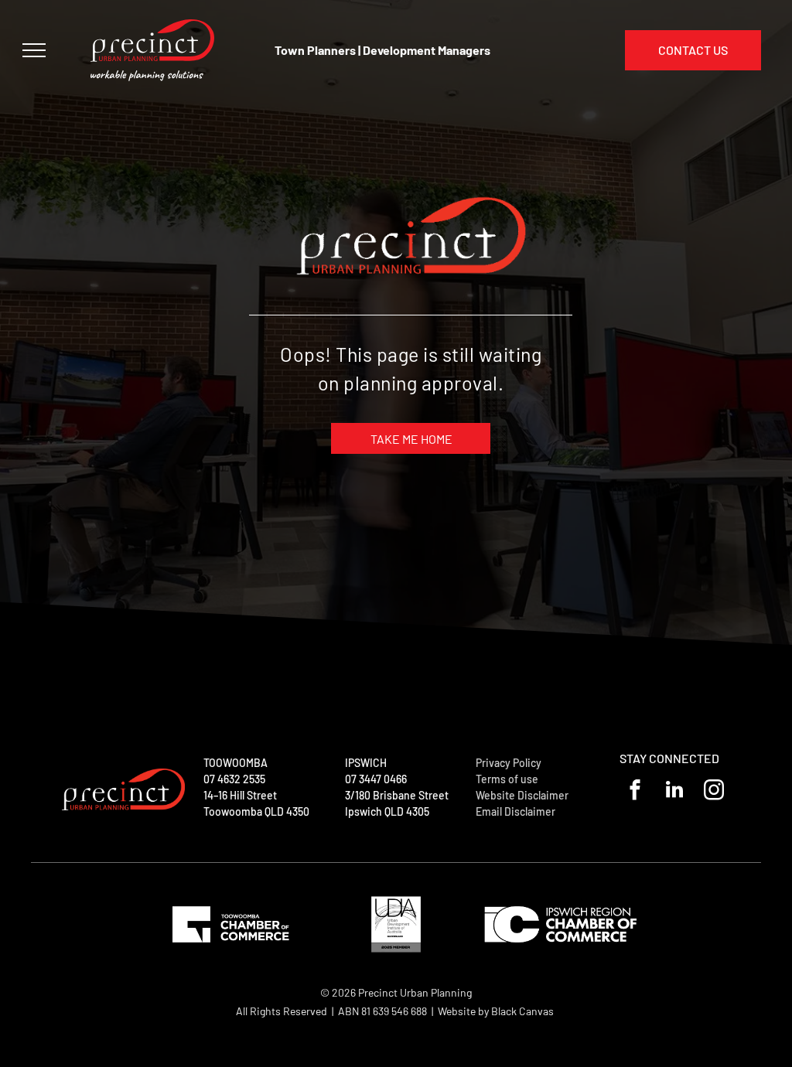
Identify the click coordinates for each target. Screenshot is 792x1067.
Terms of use (507, 779)
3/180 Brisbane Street (397, 795)
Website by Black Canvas (496, 1011)
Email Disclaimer (515, 811)
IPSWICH (366, 762)
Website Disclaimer (522, 795)
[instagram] (713, 792)
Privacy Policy (508, 762)
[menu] (34, 50)
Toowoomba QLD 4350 (256, 811)
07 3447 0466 (376, 779)
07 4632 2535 (234, 779)
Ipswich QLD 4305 (387, 811)
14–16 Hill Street (240, 795)
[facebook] (635, 792)
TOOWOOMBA (235, 762)
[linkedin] (674, 792)
